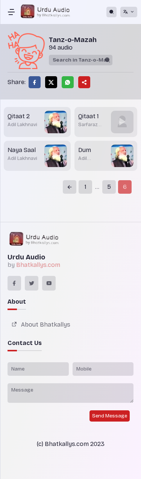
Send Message (109, 416)
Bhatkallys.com (38, 264)
